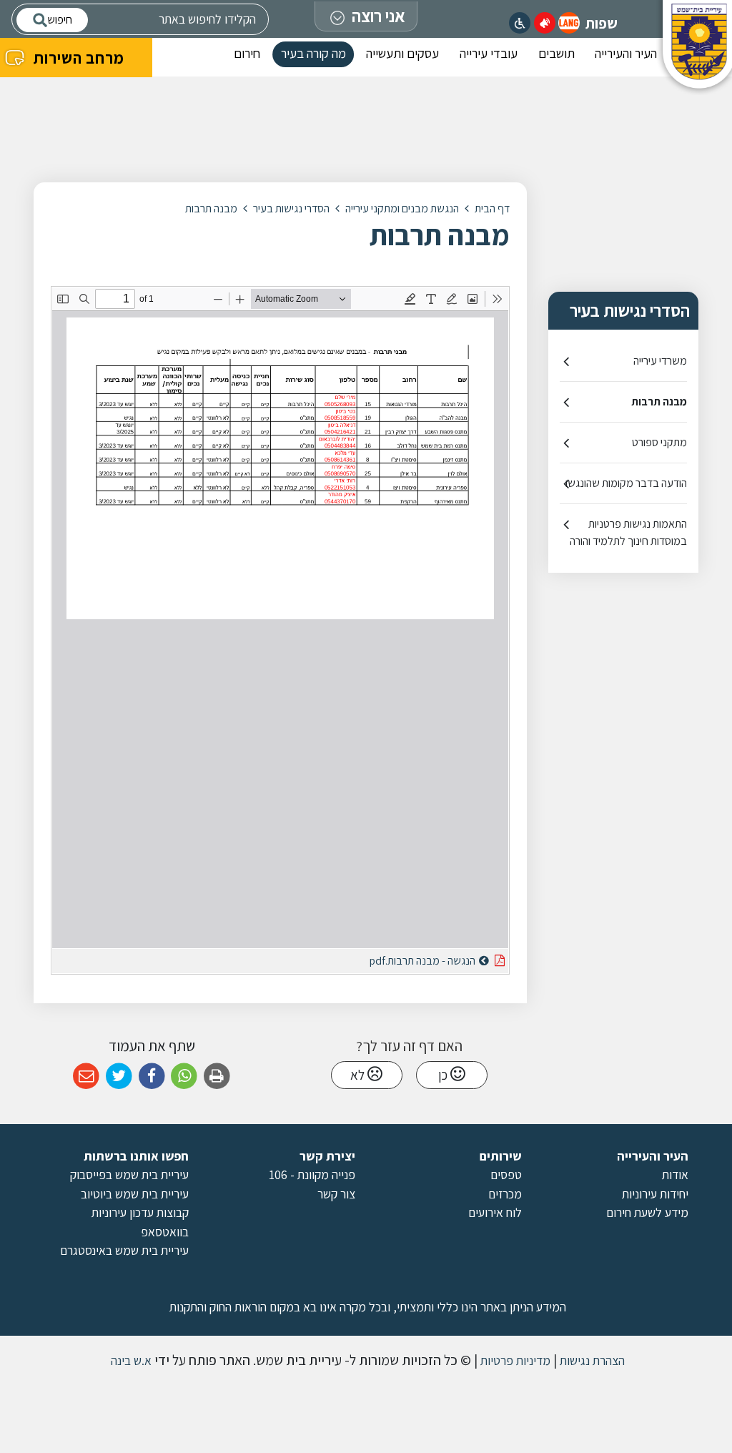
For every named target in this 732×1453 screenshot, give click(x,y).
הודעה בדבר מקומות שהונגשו (626, 483)
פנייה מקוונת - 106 (312, 1174)
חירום (247, 52)
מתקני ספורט (659, 442)
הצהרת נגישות (591, 1360)
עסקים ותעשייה (402, 52)
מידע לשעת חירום (647, 1212)
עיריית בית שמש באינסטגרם (124, 1250)
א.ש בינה (130, 1360)
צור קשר (336, 1194)
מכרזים (505, 1194)
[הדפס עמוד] (217, 1076)
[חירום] (544, 23)
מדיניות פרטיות (514, 1360)
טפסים (506, 1174)
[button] (569, 23)
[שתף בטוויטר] (119, 1076)
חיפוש (59, 19)
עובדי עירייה (489, 52)
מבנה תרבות (659, 401)
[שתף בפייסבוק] (152, 1076)
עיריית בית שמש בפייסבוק (129, 1174)
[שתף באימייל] (86, 1076)
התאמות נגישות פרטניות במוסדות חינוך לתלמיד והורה (628, 532)
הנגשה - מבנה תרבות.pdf (386, 958)
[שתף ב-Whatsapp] (184, 1076)
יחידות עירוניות (655, 1194)
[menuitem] (626, 57)
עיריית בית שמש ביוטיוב (135, 1194)
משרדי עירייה (660, 360)
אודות (675, 1174)
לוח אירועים (495, 1212)
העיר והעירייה (626, 52)
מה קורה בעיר (313, 52)
